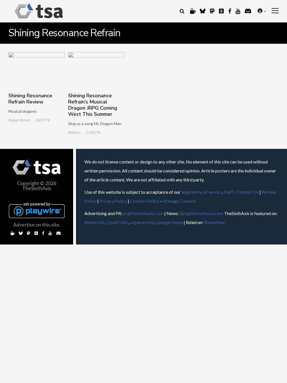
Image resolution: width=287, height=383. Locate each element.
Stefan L (74, 132)
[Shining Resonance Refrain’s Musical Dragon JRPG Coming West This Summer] (96, 69)
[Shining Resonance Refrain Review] (36, 69)
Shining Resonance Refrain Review (30, 98)
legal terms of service (201, 192)
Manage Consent (179, 201)
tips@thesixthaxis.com (201, 213)
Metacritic (94, 222)
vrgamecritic (142, 222)
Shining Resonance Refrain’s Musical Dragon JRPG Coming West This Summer (92, 104)
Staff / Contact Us (241, 192)
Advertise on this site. (36, 225)
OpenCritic (117, 222)
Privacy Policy (113, 201)
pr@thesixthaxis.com (143, 213)
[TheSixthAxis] (38, 19)
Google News (169, 222)
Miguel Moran (19, 120)
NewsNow (214, 222)
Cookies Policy (144, 201)
